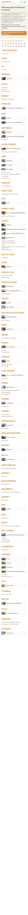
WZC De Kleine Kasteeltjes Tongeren (15, 571)
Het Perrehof (4, 518)
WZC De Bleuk (5, 277)
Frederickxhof (9, 403)
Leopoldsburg (8, 371)
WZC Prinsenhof (10, 347)
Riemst (4, 522)
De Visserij (4, 139)
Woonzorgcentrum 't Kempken (9, 151)
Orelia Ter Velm (10, 585)
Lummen (5, 399)
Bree (3, 114)
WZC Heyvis (4, 428)
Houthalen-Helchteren (12, 312)
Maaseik (5, 411)
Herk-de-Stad (7, 272)
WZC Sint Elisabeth (6, 249)
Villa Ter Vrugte (10, 307)
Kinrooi (4, 334)
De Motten (4, 574)
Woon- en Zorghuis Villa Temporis (14, 233)
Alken (4, 58)
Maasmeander (9, 425)
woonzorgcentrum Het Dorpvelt (9, 624)
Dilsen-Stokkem (8, 144)
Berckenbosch (10, 286)
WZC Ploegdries (10, 387)
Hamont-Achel (8, 208)
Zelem (4, 609)
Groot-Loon (6, 190)
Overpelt (5, 497)
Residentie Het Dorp (11, 317)
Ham (3, 198)
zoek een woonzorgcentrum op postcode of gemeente (13, 33)
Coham (8, 203)
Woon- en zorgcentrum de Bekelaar (10, 390)
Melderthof (9, 449)
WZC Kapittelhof (5, 394)
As (2, 66)
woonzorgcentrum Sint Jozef (8, 468)
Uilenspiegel (9, 169)
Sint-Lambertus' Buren (12, 613)
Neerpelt (5, 473)
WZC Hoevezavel (5, 392)
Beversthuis (4, 87)
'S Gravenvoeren (9, 50)
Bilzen (4, 84)
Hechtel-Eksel (8, 254)
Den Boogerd (4, 257)
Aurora (8, 558)
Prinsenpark (9, 165)
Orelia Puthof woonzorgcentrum (14, 108)
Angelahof (8, 132)
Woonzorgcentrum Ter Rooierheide (15, 136)
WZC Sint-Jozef (5, 484)
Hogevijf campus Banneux (8, 241)
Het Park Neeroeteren (7, 416)
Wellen (5, 599)
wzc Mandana (4, 176)
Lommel (4, 383)
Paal (3, 504)
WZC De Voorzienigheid (7, 99)
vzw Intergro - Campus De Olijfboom (10, 174)
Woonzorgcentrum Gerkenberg (14, 122)
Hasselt (5, 220)
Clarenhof (8, 225)
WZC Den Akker (5, 542)
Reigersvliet (4, 378)
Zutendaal (6, 628)
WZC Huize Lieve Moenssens (13, 148)
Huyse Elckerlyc (10, 459)
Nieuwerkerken (8, 481)
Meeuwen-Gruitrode (11, 433)
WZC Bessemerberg (6, 364)
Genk (3, 156)
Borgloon (5, 104)
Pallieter (3, 69)
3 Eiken (8, 361)
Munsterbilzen (8, 465)
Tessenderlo (7, 546)
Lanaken (5, 356)
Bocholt (5, 96)
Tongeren (5, 554)
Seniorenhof (9, 567)
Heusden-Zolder (9, 282)
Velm (3, 581)
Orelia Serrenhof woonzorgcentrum (15, 535)
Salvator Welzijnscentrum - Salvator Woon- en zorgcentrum (13, 247)
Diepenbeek (6, 128)
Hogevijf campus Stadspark (8, 242)
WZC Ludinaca (5, 366)
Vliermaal (6, 591)
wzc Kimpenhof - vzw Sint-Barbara (10, 492)
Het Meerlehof (5, 406)
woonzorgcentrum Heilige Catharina (10, 622)
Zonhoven (6, 619)
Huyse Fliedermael (6, 594)
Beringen (5, 74)
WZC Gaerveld (9, 237)
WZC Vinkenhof (5, 320)
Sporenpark (9, 78)
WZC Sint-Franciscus (6, 576)
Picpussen (9, 563)
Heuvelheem (4, 549)
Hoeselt (5, 298)
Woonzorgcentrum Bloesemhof (9, 194)
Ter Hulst (8, 302)
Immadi (3, 244)
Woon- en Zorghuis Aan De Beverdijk (15, 213)
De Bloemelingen (5, 293)
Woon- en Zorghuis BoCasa (13, 290)
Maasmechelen (8, 421)
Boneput (8, 118)
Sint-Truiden (7, 530)
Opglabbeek (6, 489)
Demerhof (4, 89)
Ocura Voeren (4, 53)
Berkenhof (9, 266)
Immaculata (4, 500)
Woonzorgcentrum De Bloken (13, 603)
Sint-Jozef (4, 476)
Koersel (5, 342)
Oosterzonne (9, 633)
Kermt (4, 325)
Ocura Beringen (5, 352)
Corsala (3, 350)
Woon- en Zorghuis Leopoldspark (14, 375)
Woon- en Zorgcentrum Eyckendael (10, 526)
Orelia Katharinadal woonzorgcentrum (15, 229)
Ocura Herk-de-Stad (6, 275)
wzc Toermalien (5, 178)
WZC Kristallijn (5, 91)
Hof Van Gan (9, 160)
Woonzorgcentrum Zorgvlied (9, 338)
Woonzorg (5, 1)
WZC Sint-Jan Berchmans (8, 216)
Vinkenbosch (9, 329)
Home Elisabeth (5, 540)
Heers (4, 262)
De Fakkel (8, 509)
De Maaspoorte (5, 414)
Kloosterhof (4, 440)
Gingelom (5, 183)
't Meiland (4, 538)
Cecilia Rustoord (5, 61)
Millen (4, 455)
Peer (3, 514)
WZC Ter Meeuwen (10, 437)
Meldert (5, 445)
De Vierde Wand (5, 172)
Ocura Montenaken (6, 186)
